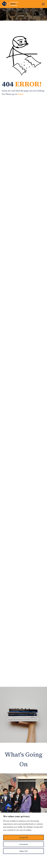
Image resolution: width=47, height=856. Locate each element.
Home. (21, 94)
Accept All (23, 837)
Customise (23, 844)
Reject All (24, 851)
